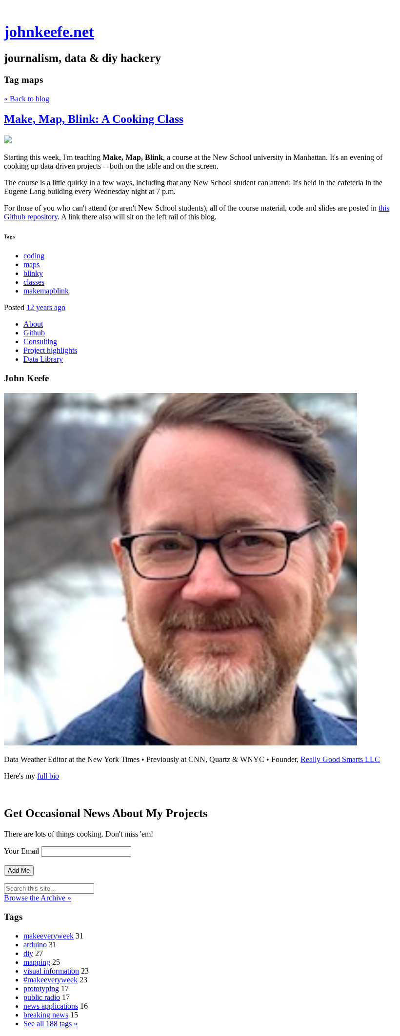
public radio (41, 997)
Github (34, 333)
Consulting (40, 341)
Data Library (43, 359)
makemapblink (46, 291)
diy (28, 953)
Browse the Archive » (37, 898)
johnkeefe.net (49, 31)
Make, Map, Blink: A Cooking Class (93, 119)
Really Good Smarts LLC (340, 759)
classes (33, 282)
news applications (50, 1006)
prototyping (41, 988)
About (33, 324)
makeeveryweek (48, 936)
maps (31, 264)
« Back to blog (26, 99)
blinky (33, 273)
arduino (35, 944)
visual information (51, 971)
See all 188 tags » (50, 1023)
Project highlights (50, 350)
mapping (36, 962)
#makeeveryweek (50, 980)
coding (33, 256)
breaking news (45, 1015)
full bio (48, 776)
